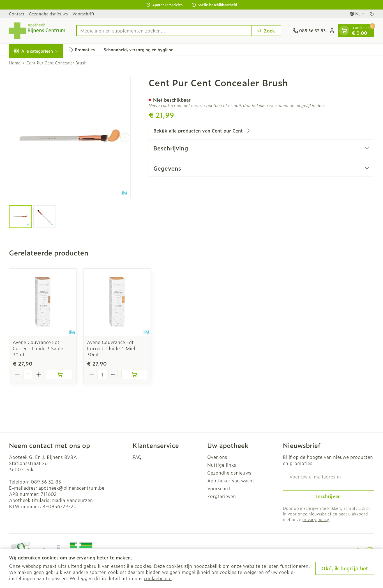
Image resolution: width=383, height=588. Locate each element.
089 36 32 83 (46, 481)
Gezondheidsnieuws (48, 14)
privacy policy (315, 519)
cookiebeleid (158, 578)
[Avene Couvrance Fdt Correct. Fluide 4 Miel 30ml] (117, 302)
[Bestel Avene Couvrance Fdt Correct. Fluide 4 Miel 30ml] (134, 374)
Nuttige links (221, 465)
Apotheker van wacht (230, 480)
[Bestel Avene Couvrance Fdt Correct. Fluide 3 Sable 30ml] (60, 374)
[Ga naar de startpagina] (37, 30)
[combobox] (164, 30)
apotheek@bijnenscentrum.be (71, 487)
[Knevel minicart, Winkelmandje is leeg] (344, 30)
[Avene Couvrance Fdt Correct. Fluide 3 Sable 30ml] (42, 302)
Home (14, 63)
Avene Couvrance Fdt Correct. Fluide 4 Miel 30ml (111, 348)
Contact (16, 14)
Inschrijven (328, 496)
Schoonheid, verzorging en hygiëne (138, 49)
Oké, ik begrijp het (344, 568)
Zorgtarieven (221, 496)
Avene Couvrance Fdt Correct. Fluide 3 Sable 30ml (38, 348)
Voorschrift (83, 14)
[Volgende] (124, 137)
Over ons (217, 457)
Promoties (85, 49)
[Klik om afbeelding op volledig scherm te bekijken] (69, 137)
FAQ (137, 457)
